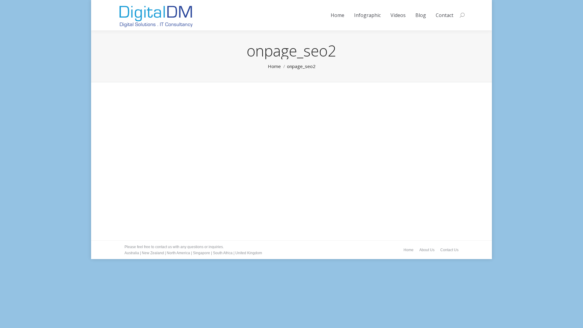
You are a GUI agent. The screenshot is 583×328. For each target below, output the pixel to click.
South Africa (223, 253)
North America (178, 253)
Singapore (201, 253)
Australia (131, 253)
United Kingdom (248, 253)
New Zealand (153, 253)
